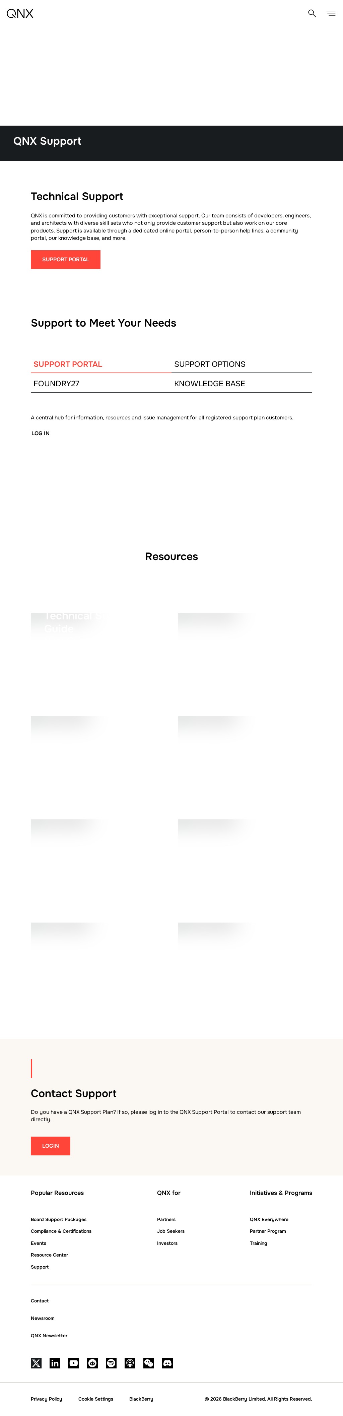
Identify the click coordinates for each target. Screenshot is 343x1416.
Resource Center (49, 1255)
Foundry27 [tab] (56, 384)
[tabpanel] (171, 464)
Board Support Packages (58, 1219)
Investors (167, 1243)
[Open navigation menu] (331, 13)
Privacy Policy (46, 1399)
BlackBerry (141, 1399)
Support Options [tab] (210, 364)
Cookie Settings (95, 1399)
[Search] (312, 13)
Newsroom (43, 1318)
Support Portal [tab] (67, 364)
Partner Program (268, 1231)
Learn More (209, 993)
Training (258, 1243)
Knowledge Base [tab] (209, 384)
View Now (59, 889)
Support (40, 1267)
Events (38, 1243)
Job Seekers (171, 1231)
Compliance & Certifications (61, 1231)
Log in (40, 433)
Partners (166, 1219)
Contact (40, 1301)
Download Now (68, 786)
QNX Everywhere (269, 1219)
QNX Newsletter (49, 1336)
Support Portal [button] (65, 259)
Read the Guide (67, 683)
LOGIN (50, 1145)
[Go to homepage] (20, 13)
